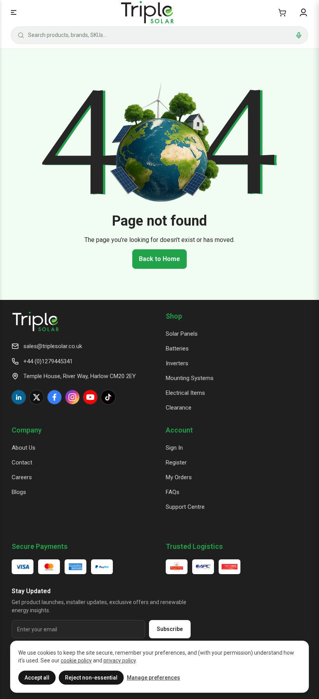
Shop (174, 316)
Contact (22, 462)
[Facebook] (54, 397)
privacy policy (119, 660)
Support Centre (185, 506)
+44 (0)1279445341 (48, 361)
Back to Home (159, 259)
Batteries (177, 348)
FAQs (172, 492)
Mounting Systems (190, 378)
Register (176, 462)
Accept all (37, 677)
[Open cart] (282, 12)
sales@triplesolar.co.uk (52, 346)
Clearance (178, 407)
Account (179, 430)
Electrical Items (185, 392)
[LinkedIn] (19, 397)
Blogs (19, 492)
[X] (37, 397)
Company (27, 430)
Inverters (177, 363)
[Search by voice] (299, 35)
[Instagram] (72, 397)
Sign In (174, 447)
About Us (23, 447)
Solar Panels (182, 333)
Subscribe (170, 629)
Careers (22, 477)
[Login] (303, 12)
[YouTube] (90, 397)
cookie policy (76, 660)
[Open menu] (13, 12)
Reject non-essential (91, 677)
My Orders (179, 477)
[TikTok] (108, 397)
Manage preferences (153, 677)
